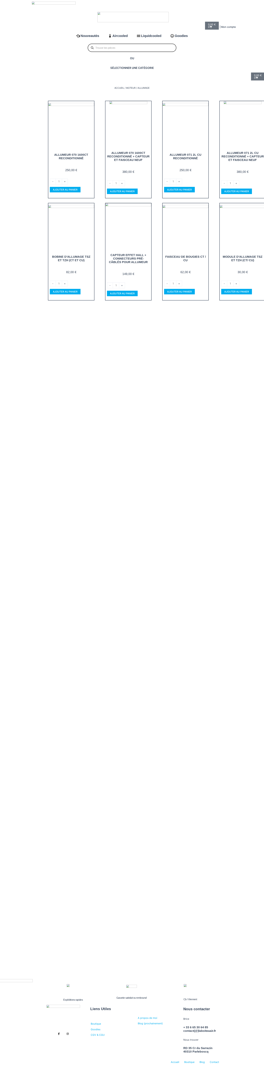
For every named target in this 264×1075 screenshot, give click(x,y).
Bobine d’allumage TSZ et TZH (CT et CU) (71, 258)
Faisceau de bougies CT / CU (185, 258)
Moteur (131, 88)
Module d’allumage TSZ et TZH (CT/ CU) (242, 258)
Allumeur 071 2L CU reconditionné (185, 156)
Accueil (119, 88)
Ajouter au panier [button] (65, 189)
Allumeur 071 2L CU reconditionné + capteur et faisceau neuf (243, 156)
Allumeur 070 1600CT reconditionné (71, 156)
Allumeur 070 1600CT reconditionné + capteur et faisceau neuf (128, 156)
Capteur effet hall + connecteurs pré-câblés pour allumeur (128, 258)
